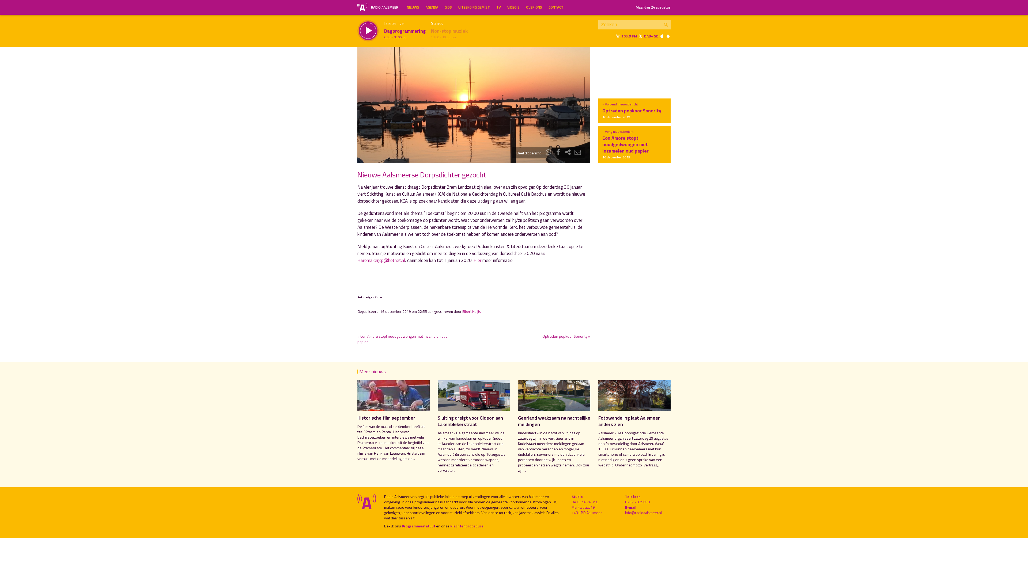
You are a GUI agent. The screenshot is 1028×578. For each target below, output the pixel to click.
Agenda (432, 7)
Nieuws (413, 7)
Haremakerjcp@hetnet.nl (381, 260)
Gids (448, 7)
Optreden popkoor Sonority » (566, 336)
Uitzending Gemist (474, 7)
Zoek (666, 24)
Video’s (513, 7)
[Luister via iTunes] (662, 36)
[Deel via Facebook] (558, 153)
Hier (477, 260)
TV (498, 7)
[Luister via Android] (668, 36)
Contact (556, 7)
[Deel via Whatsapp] (548, 153)
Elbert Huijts (471, 311)
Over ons (534, 7)
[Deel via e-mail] (577, 153)
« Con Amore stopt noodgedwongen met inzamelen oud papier (402, 338)
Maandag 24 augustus (653, 7)
